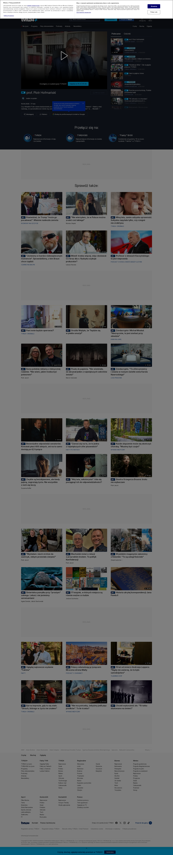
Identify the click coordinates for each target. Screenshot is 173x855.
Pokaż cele (153, 12)
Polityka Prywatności (9, 15)
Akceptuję (154, 6)
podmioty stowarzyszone (33, 5)
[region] (86, 9)
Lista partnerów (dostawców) (83, 12)
